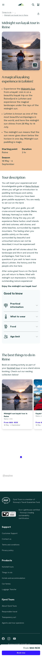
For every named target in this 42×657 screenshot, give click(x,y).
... (15, 12)
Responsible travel (9, 612)
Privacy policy (8, 550)
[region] (21, 458)
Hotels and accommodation (13, 578)
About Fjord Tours (9, 606)
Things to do (6, 12)
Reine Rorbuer (32, 186)
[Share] (38, 14)
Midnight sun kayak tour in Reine (16, 15)
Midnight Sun (28, 89)
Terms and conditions (10, 545)
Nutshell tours (8, 567)
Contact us (6, 539)
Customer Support (10, 533)
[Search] (33, 4)
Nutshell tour (13, 368)
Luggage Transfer (9, 589)
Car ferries (6, 584)
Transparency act (9, 617)
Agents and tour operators (13, 623)
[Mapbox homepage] (8, 475)
